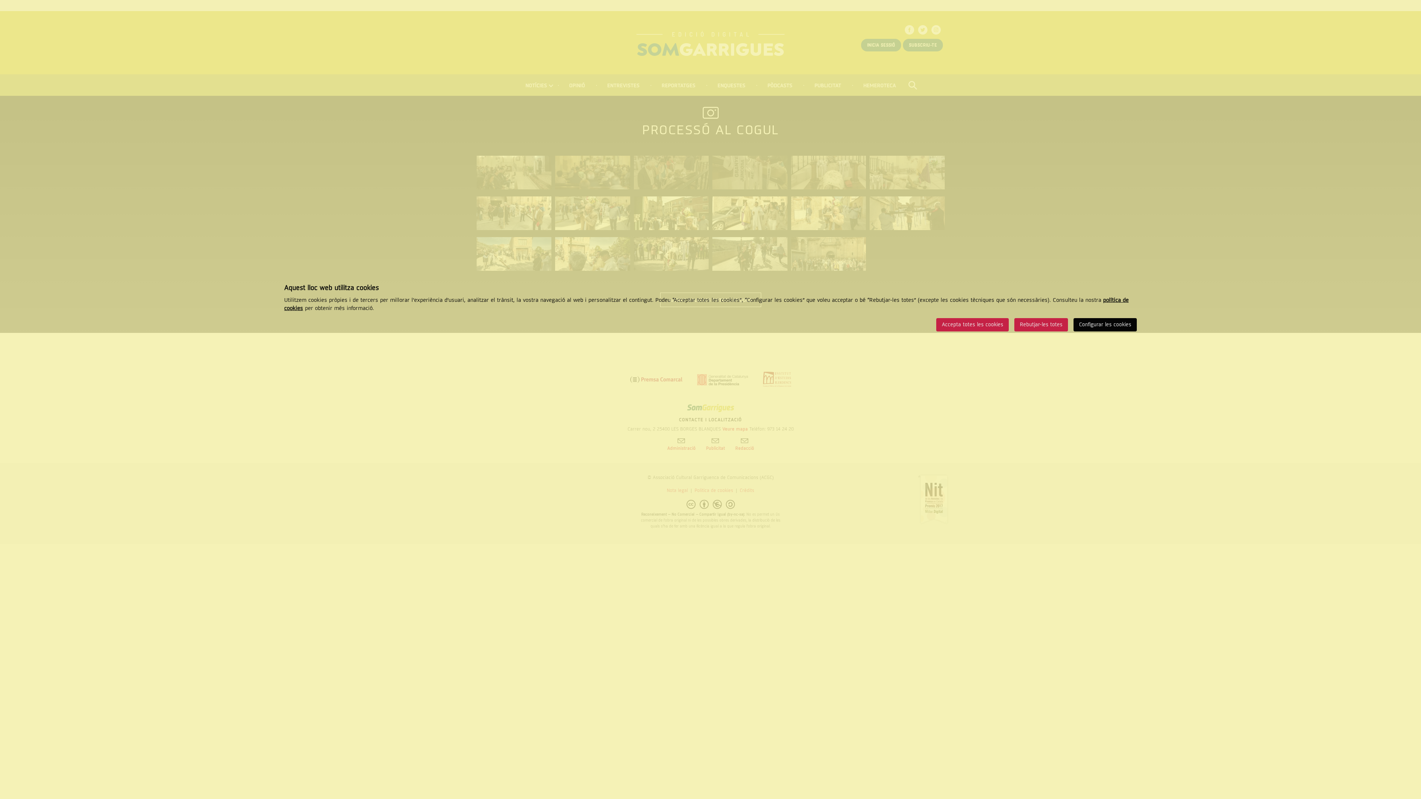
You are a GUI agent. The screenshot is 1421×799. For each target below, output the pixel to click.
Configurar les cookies (1105, 324)
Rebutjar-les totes (1041, 324)
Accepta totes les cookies (972, 324)
